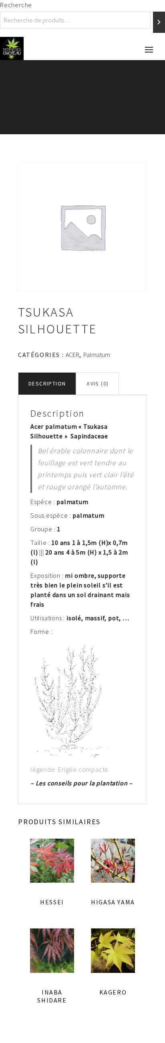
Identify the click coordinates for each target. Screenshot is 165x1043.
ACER (72, 355)
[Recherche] (159, 22)
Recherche (16, 5)
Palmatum (96, 355)
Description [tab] (47, 383)
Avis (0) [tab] (98, 383)
